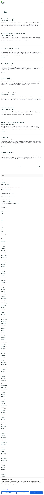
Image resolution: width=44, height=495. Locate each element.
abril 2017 (3, 433)
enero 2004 (3, 456)
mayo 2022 (3, 332)
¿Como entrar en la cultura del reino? (13, 33)
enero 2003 (3, 476)
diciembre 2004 (4, 437)
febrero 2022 (3, 337)
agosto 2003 (3, 463)
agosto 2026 (3, 241)
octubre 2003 (3, 462)
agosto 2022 (3, 326)
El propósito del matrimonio (10, 48)
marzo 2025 (3, 271)
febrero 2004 (3, 454)
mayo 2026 (3, 246)
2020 (2, 222)
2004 (10, 20)
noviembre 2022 (4, 321)
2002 (2, 209)
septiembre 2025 (4, 260)
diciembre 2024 (4, 276)
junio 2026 (3, 244)
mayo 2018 (3, 415)
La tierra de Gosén (9, 201)
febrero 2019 (3, 401)
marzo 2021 (3, 357)
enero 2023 (3, 317)
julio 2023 (3, 307)
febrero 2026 (3, 252)
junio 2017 (3, 430)
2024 (2, 229)
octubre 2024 (3, 280)
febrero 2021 (3, 358)
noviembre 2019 (4, 385)
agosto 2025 (3, 262)
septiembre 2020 (4, 367)
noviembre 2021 (4, 342)
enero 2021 (3, 360)
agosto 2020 (3, 369)
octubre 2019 (3, 387)
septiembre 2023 (4, 303)
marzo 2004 (3, 453)
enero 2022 (3, 339)
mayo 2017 (3, 431)
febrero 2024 (3, 294)
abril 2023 (3, 312)
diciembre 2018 (4, 405)
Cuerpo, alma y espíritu (8, 19)
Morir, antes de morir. (5, 184)
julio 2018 (3, 412)
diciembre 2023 (4, 298)
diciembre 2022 (4, 319)
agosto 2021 (3, 348)
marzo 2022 (3, 335)
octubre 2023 (3, 301)
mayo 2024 (3, 289)
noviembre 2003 (4, 460)
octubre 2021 (3, 344)
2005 (2, 215)
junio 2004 (3, 447)
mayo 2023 (3, 310)
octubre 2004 (3, 440)
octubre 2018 (3, 408)
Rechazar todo (23, 492)
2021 (2, 224)
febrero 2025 (3, 273)
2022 (2, 225)
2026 (2, 233)
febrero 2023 (3, 316)
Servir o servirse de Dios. (5, 189)
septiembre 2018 (4, 410)
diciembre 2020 (4, 362)
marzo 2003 (3, 472)
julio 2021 (3, 349)
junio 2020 (3, 373)
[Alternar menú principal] (42, 2)
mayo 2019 (3, 396)
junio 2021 (3, 351)
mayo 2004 (3, 449)
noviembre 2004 (4, 438)
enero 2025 (3, 275)
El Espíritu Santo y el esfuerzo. (7, 186)
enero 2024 (3, 296)
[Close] (42, 478)
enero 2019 (3, 403)
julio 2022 (3, 328)
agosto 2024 (3, 284)
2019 (2, 220)
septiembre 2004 (4, 442)
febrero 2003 (3, 474)
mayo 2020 (3, 374)
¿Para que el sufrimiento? (9, 93)
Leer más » (3, 27)
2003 (2, 211)
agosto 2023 (3, 305)
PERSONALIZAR (9, 492)
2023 (2, 227)
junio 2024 (3, 287)
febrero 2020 (3, 380)
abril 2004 (3, 451)
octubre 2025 (3, 259)
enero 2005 (3, 435)
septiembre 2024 (4, 282)
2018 (2, 218)
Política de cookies (5, 489)
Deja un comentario (4, 20)
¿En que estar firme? (7, 63)
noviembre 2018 (4, 406)
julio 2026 (3, 243)
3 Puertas (3, 182)
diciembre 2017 (4, 424)
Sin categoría (3, 234)
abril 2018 (3, 417)
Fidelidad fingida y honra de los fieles (13, 122)
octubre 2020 (3, 365)
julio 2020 (3, 371)
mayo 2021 (3, 353)
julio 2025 (3, 264)
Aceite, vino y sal (11, 196)
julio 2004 (3, 446)
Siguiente (39, 166)
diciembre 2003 (4, 458)
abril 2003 (3, 471)
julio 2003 (3, 465)
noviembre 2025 (4, 257)
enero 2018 (3, 422)
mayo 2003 (3, 469)
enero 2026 (3, 253)
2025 (2, 231)
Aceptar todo (36, 492)
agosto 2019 (3, 390)
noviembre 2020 (4, 364)
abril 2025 (3, 269)
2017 (2, 217)
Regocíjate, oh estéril (11, 197)
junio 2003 (3, 467)
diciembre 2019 (4, 383)
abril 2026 (3, 248)
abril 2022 (3, 333)
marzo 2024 (3, 293)
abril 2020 (3, 376)
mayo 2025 (3, 268)
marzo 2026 (3, 250)
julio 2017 (3, 428)
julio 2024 (3, 285)
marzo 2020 (3, 378)
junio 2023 (3, 309)
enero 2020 (3, 382)
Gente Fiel (4, 137)
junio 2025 (3, 266)
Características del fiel (8, 108)
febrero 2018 (3, 421)
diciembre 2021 (4, 341)
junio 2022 (3, 330)
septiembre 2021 (4, 346)
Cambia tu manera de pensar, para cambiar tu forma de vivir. (12, 187)
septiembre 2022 (4, 325)
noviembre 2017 (4, 426)
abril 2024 (3, 291)
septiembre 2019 (4, 389)
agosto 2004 (3, 444)
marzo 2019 (3, 399)
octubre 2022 (3, 323)
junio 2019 (3, 394)
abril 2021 (3, 355)
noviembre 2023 (4, 300)
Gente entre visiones (7, 152)
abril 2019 (3, 398)
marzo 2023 (3, 314)
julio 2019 (3, 392)
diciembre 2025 (4, 255)
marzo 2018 (3, 419)
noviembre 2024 (4, 278)
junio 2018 (3, 414)
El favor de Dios (6, 78)
